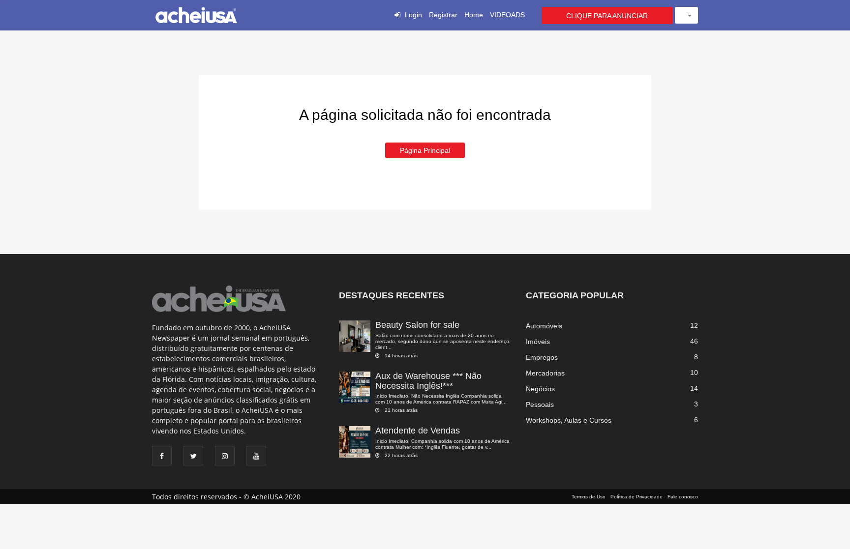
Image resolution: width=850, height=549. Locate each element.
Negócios (540, 389)
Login (413, 15)
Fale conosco (683, 496)
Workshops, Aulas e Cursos (568, 420)
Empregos (542, 357)
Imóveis (538, 342)
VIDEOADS (507, 15)
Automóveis (544, 326)
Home (473, 15)
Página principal (425, 150)
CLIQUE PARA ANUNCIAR (607, 16)
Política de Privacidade (636, 496)
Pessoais (540, 404)
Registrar (443, 15)
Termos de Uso (589, 496)
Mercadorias (545, 373)
